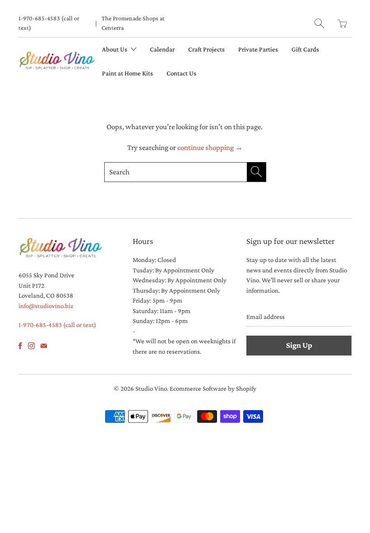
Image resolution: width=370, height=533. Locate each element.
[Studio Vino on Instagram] (31, 345)
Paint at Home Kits (127, 73)
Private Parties (258, 49)
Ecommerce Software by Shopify (213, 388)
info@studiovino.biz (45, 305)
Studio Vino (151, 388)
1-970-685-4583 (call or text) (48, 22)
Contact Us (181, 73)
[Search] (319, 23)
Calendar (162, 49)
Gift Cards (305, 49)
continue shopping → (210, 147)
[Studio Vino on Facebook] (20, 345)
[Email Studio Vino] (44, 345)
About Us (115, 49)
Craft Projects (206, 49)
